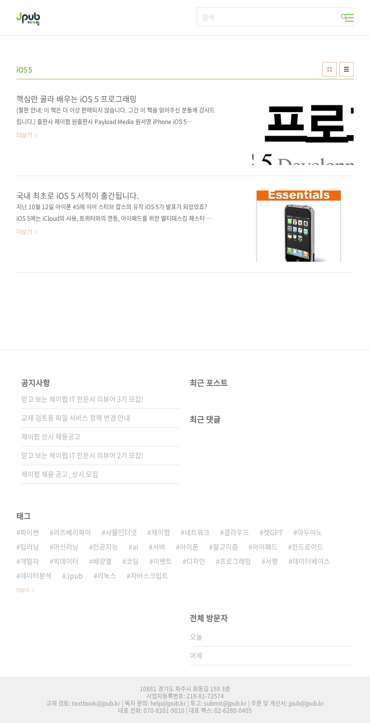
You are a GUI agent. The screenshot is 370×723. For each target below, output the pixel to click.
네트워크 (197, 532)
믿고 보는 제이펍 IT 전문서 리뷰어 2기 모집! (82, 455)
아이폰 (189, 546)
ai (135, 546)
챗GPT (273, 532)
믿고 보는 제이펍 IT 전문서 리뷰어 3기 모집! (82, 399)
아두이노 (309, 532)
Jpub (74, 575)
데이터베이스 (311, 561)
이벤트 (162, 561)
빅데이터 (66, 561)
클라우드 (236, 532)
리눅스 (106, 575)
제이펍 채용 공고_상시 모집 (59, 474)
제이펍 (160, 532)
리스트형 (346, 69)
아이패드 (265, 546)
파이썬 (29, 532)
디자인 (195, 561)
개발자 (29, 561)
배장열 (102, 561)
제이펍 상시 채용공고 (50, 436)
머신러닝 (66, 546)
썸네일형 (329, 69)
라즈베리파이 (72, 532)
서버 (159, 546)
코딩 (132, 561)
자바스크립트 (149, 575)
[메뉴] (349, 17)
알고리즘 (225, 546)
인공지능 (105, 546)
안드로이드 (307, 546)
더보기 (22, 590)
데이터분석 (36, 575)
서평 (271, 561)
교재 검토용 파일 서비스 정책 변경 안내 (75, 417)
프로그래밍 (235, 561)
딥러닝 (29, 546)
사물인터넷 (121, 532)
